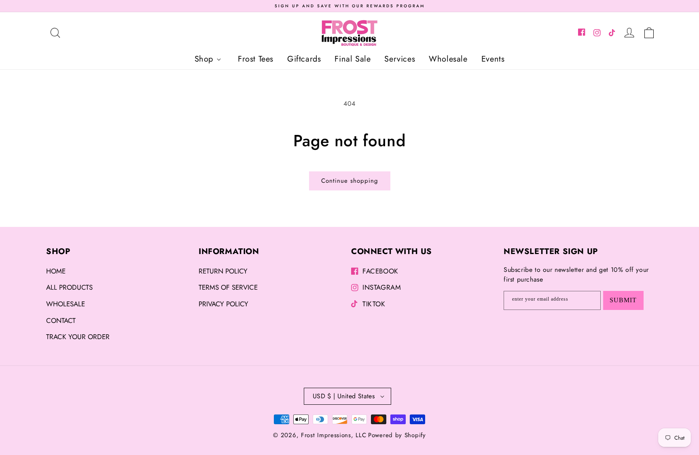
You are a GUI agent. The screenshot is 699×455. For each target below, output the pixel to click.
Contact (61, 320)
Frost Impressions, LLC (333, 435)
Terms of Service (228, 287)
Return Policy (223, 271)
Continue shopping (349, 180)
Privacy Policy (223, 304)
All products (69, 287)
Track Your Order (78, 337)
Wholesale (65, 304)
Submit (623, 300)
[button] (55, 33)
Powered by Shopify (397, 435)
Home (56, 271)
